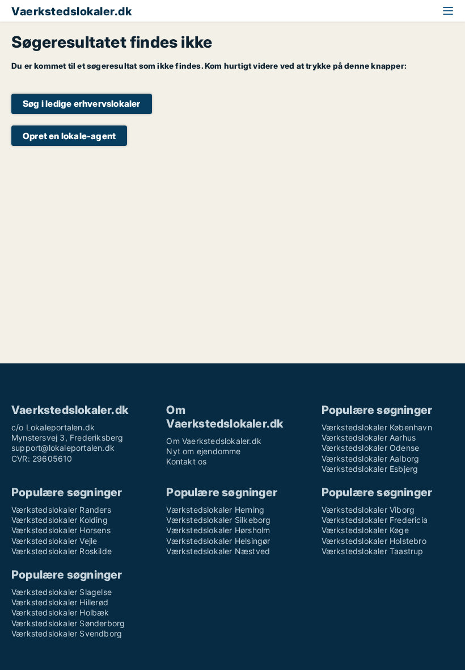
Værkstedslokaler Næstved (218, 551)
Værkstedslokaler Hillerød (59, 602)
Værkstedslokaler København (377, 427)
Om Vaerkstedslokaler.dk (213, 441)
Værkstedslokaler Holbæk (60, 612)
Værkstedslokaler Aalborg (371, 458)
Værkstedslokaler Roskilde (61, 551)
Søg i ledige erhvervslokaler (82, 103)
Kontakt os (186, 461)
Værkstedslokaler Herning (215, 509)
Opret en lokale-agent (69, 136)
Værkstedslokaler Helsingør (218, 541)
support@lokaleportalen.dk (63, 448)
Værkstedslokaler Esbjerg (370, 469)
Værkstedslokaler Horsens (61, 530)
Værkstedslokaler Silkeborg (218, 520)
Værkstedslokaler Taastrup (373, 551)
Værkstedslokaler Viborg (368, 509)
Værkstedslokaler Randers (61, 509)
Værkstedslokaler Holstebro (374, 541)
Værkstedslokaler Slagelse (61, 592)
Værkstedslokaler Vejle (54, 541)
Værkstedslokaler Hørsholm (218, 530)
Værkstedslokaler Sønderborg (68, 623)
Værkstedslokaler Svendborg (66, 633)
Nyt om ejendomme (203, 451)
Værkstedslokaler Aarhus (369, 437)
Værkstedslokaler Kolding (59, 520)
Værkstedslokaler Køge (365, 530)
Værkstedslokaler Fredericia (375, 520)
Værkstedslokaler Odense (371, 448)
